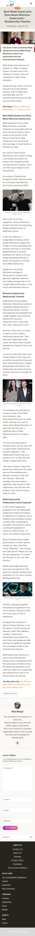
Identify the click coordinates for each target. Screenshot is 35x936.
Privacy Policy (17, 860)
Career (5, 881)
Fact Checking (8, 889)
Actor (17, 8)
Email (7, 810)
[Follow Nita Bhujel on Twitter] (17, 743)
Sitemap (17, 857)
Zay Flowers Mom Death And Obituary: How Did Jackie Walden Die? (17, 684)
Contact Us (17, 849)
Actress (5, 898)
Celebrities (7, 902)
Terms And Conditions (17, 868)
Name (7, 799)
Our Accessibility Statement (14, 877)
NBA (4, 919)
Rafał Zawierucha (10, 693)
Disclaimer (17, 864)
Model (5, 909)
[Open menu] (31, 3)
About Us (17, 853)
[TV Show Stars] (10, 3)
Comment (9, 768)
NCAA (4, 923)
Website (7, 821)
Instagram (19, 214)
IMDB (17, 599)
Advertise (6, 885)
